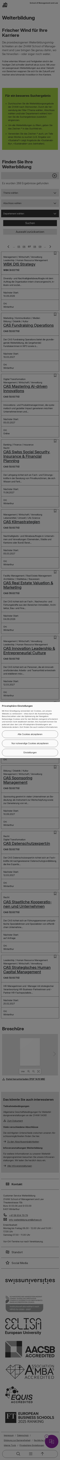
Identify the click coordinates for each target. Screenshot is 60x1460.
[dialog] (30, 730)
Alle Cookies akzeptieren (30, 734)
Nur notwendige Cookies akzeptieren (30, 743)
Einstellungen (30, 752)
